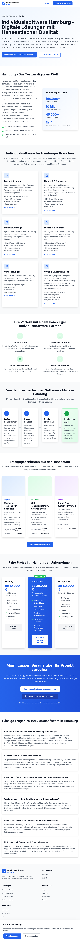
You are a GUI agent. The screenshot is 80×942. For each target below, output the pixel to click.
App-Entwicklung (7, 893)
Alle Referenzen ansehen (40, 545)
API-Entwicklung (7, 896)
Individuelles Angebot (67, 627)
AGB (3, 916)
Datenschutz (6, 913)
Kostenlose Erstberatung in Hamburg (19, 55)
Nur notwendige (31, 936)
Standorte (13, 16)
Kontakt (46, 3)
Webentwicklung (7, 890)
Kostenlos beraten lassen (40, 639)
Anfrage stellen (13, 627)
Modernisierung (7, 900)
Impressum (5, 910)
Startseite (5, 16)
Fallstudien (45, 893)
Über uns (45, 874)
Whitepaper (46, 896)
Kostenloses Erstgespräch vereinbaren (40, 689)
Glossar (44, 900)
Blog (43, 890)
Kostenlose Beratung (62, 3)
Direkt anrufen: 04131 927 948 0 (41, 696)
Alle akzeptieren (12, 936)
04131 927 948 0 (51, 55)
